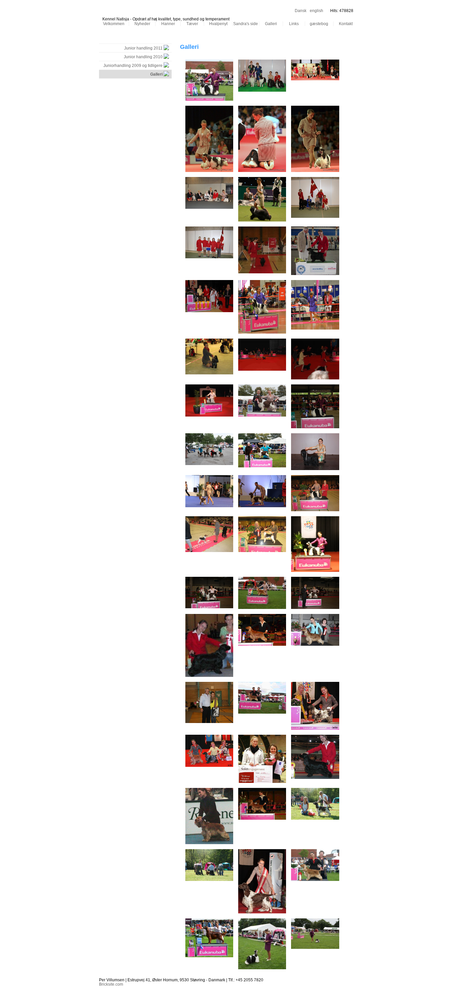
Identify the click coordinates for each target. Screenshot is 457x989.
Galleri (271, 23)
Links (294, 23)
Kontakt (346, 23)
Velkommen (113, 23)
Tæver (192, 23)
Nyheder (142, 23)
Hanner (168, 23)
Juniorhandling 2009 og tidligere (133, 65)
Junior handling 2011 (143, 48)
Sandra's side (245, 23)
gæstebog (319, 23)
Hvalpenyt (218, 23)
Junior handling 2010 (143, 57)
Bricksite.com (111, 984)
